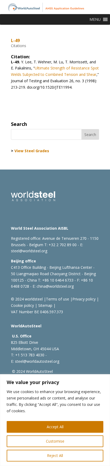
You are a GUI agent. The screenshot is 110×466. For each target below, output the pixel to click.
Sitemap (44, 305)
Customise (55, 441)
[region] (55, 420)
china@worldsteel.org (55, 286)
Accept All (55, 426)
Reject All (55, 455)
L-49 (15, 40)
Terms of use (57, 299)
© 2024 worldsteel (27, 299)
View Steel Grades (31, 150)
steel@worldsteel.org (29, 250)
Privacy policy (84, 299)
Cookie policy (22, 305)
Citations (18, 45)
